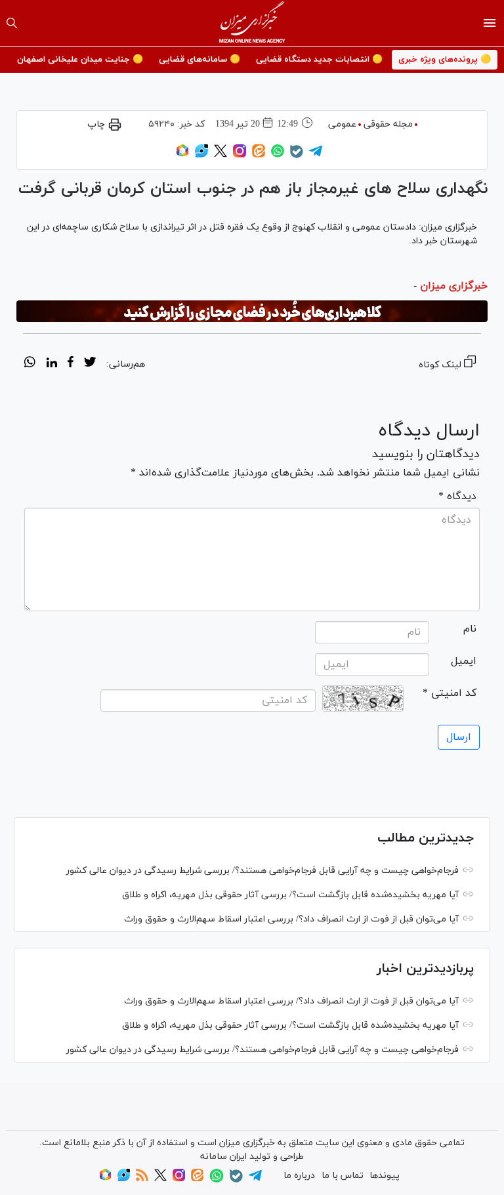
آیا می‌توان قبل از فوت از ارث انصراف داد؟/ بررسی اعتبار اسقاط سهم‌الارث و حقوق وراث (291, 919)
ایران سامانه (223, 1156)
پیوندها (384, 1175)
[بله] (296, 156)
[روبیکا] (182, 155)
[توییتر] (220, 155)
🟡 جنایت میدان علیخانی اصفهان (80, 60)
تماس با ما (343, 1175)
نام (469, 629)
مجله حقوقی (388, 124)
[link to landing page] (252, 23)
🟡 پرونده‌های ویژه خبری (444, 60)
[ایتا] (258, 155)
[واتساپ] (277, 155)
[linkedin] (51, 364)
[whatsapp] (29, 364)
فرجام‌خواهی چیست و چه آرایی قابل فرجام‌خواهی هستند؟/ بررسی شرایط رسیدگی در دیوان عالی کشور (262, 870)
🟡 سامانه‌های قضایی (199, 60)
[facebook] (71, 364)
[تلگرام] (315, 155)
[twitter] (90, 364)
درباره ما (299, 1175)
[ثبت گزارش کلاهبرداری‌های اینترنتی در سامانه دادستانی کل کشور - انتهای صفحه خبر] (252, 311)
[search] (12, 23)
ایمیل (463, 661)
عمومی (342, 124)
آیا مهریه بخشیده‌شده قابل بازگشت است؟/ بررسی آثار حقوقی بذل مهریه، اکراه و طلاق (290, 895)
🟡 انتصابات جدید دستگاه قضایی (319, 60)
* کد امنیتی (449, 693)
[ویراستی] (201, 155)
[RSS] (142, 1179)
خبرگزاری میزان (454, 286)
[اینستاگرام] (239, 155)
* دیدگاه (457, 496)
